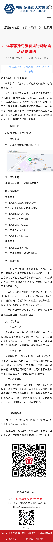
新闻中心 (35, 27)
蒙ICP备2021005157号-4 (36, 539)
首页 (25, 27)
